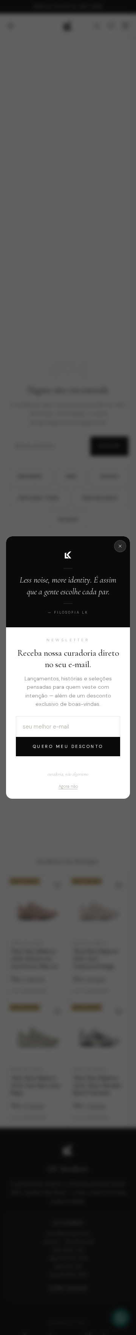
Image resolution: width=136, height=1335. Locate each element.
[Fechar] (120, 546)
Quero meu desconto (68, 746)
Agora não (68, 786)
